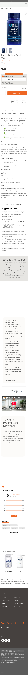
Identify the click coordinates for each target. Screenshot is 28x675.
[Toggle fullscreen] (5, 665)
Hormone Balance (20, 570)
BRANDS (4, 606)
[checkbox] (22, 528)
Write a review (14, 515)
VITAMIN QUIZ (6, 594)
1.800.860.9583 (7, 1)
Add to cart (17, 93)
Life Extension (7, 60)
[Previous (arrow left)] (1, 669)
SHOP (3, 603)
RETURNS (17, 597)
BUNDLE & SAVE (6, 600)
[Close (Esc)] (13, 665)
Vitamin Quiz (20, 392)
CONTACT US (17, 600)
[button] (2, 4)
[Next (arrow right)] (5, 669)
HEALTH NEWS (18, 603)
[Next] (25, 29)
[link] (2, 640)
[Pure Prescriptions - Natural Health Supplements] (14, 4)
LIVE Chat (13, 392)
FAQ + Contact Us (5, 654)
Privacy (12, 654)
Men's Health (8, 8)
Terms (16, 654)
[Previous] (3, 29)
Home (2, 8)
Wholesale (21, 654)
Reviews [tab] (5, 521)
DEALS (4, 597)
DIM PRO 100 (8, 570)
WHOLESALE (17, 606)
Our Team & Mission (14, 653)
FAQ (15, 594)
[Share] (9, 665)
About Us (7, 653)
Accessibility (4, 655)
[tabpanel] (14, 535)
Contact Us (7, 392)
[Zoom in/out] (1, 665)
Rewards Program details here (12, 585)
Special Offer (5, 672)
